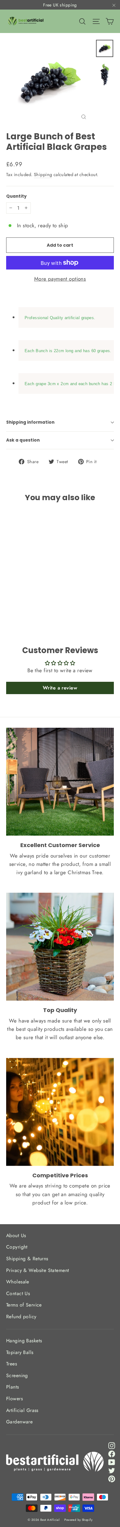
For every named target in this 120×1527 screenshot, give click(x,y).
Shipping (43, 174)
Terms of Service (24, 1304)
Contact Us (18, 1293)
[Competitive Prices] (60, 1112)
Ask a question (23, 440)
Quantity (16, 196)
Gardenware (19, 1421)
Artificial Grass (22, 1410)
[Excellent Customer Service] (60, 782)
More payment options (60, 278)
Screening (17, 1375)
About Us (16, 1235)
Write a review (60, 687)
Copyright (17, 1246)
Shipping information (30, 422)
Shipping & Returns (27, 1258)
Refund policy (21, 1316)
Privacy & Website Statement (37, 1270)
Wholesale (17, 1281)
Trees (11, 1363)
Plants (12, 1386)
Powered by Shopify (78, 1519)
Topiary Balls (20, 1352)
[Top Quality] (60, 947)
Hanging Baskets (24, 1340)
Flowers (14, 1398)
